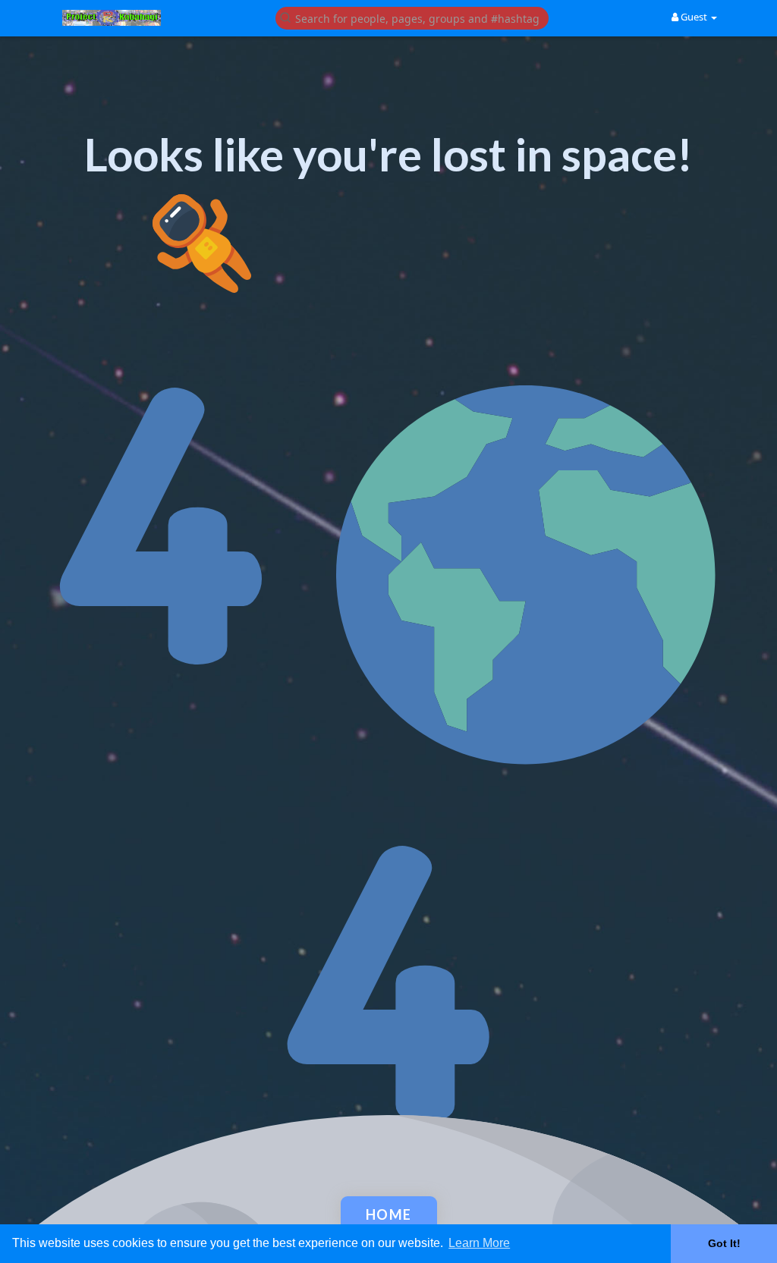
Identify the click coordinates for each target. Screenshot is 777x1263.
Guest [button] (693, 17)
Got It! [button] (724, 1243)
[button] (412, 17)
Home (389, 1214)
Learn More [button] (479, 1242)
